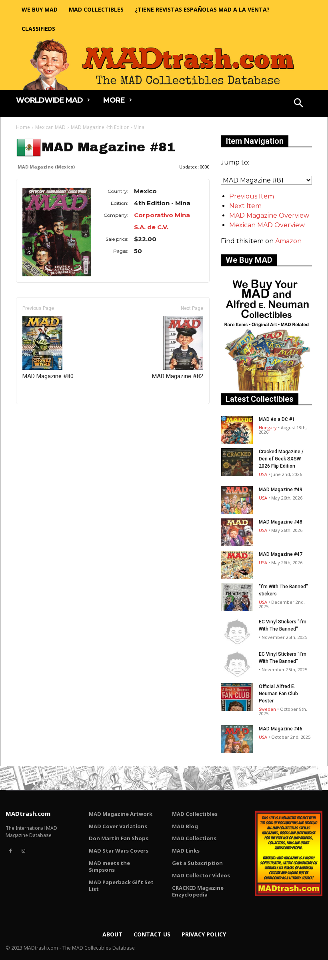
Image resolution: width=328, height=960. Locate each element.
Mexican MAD (50, 127)
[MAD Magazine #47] (237, 565)
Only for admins (43, 417)
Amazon (288, 241)
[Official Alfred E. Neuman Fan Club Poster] (237, 697)
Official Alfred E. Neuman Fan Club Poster (278, 694)
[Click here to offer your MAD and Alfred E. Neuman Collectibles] (266, 388)
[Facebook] (10, 851)
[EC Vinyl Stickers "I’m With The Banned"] (237, 632)
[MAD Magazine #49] (237, 500)
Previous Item (251, 196)
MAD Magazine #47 (280, 554)
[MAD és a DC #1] (237, 430)
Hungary (268, 427)
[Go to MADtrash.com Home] (164, 64)
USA (263, 474)
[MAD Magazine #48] (237, 532)
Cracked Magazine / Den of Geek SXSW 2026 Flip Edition (281, 459)
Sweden (267, 709)
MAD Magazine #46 (280, 729)
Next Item (245, 206)
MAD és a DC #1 (277, 419)
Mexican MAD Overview (267, 225)
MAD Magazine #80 (48, 376)
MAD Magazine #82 (177, 376)
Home (23, 127)
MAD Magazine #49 (280, 489)
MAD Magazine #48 (280, 522)
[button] (298, 103)
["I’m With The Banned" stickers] (237, 597)
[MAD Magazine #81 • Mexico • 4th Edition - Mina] (56, 232)
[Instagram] (23, 851)
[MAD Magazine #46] (237, 739)
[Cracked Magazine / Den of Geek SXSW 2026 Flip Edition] (237, 462)
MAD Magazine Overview (269, 215)
